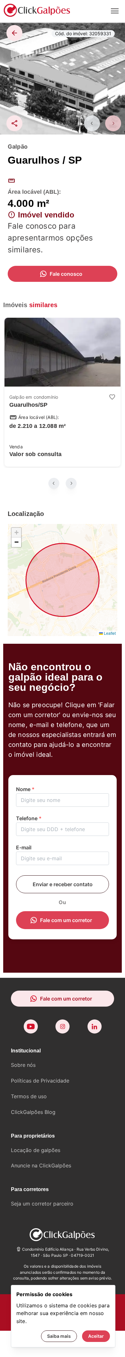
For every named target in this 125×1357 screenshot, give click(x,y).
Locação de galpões (35, 1150)
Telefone (29, 818)
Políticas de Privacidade (40, 1080)
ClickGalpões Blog (33, 1112)
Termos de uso (29, 1096)
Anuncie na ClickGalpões (41, 1165)
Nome (25, 789)
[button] (16, 532)
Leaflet (109, 633)
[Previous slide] (92, 123)
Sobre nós (23, 1065)
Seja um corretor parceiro (42, 1203)
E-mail (23, 847)
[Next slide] (113, 123)
